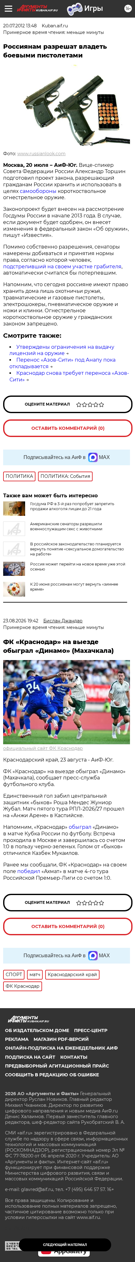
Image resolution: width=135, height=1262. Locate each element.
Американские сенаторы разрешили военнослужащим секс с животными (66, 526)
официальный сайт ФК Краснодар (43, 748)
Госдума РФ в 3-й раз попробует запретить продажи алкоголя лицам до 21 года (72, 506)
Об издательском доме (37, 1030)
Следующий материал (65, 1245)
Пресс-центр (90, 1030)
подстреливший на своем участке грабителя (62, 267)
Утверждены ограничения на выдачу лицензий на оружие (61, 350)
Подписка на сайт (30, 1057)
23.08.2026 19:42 (20, 621)
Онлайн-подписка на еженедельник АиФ (61, 1048)
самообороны (39, 191)
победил (28, 871)
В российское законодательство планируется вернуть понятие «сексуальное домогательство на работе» (77, 549)
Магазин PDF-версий (61, 1039)
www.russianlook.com (41, 153)
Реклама (17, 1039)
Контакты (73, 1057)
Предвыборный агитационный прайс (57, 1066)
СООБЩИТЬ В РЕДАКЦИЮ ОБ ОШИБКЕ (52, 1075)
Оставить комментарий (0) (68, 428)
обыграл (79, 827)
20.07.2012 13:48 (20, 26)
